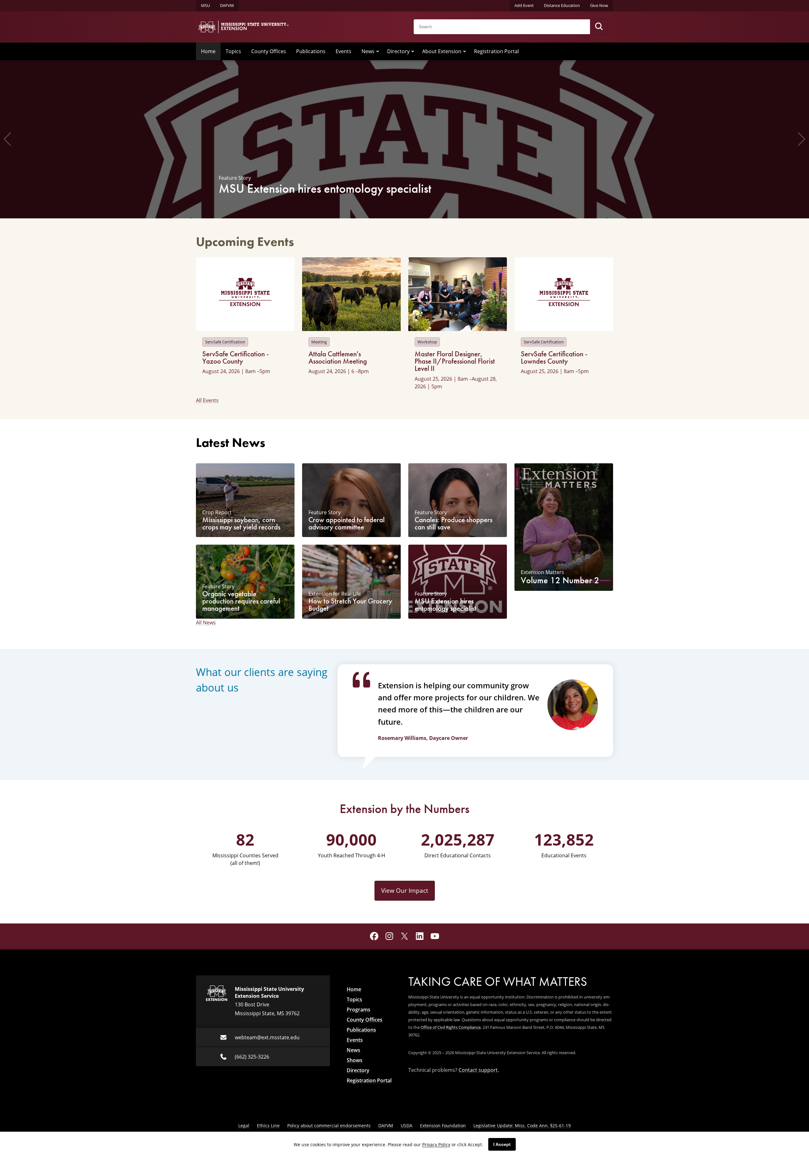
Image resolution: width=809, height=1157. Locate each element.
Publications (310, 51)
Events (343, 51)
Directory (398, 51)
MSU (205, 5)
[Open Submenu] (378, 51)
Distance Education (562, 5)
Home (208, 51)
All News (206, 622)
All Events (207, 400)
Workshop (427, 342)
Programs (358, 1009)
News (368, 51)
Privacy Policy (436, 1144)
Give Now (599, 5)
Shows (354, 1060)
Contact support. (479, 1069)
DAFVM (227, 5)
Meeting (319, 342)
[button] (7, 139)
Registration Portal (496, 51)
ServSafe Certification (225, 342)
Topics (233, 51)
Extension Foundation (443, 1126)
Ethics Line (268, 1126)
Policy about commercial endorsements (329, 1126)
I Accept (502, 1144)
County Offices (268, 51)
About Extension (441, 51)
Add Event (524, 5)
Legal (243, 1126)
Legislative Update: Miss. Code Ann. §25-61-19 (522, 1126)
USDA (406, 1126)
